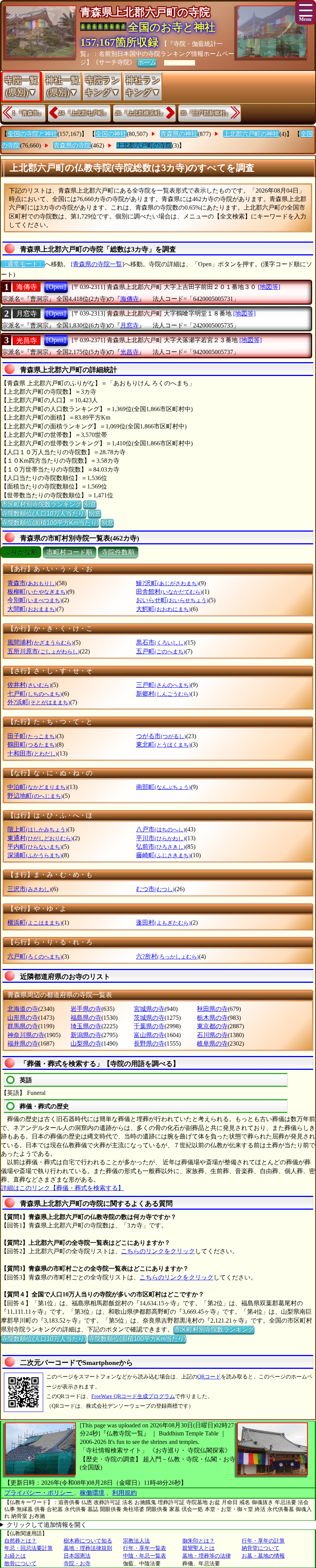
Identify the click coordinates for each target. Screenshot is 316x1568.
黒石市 (160, 642)
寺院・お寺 (77, 1563)
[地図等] (269, 287)
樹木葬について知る (88, 1541)
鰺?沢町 (167, 583)
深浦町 (34, 855)
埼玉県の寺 (86, 1026)
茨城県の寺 (149, 1017)
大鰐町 (163, 609)
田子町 (32, 736)
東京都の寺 (212, 1026)
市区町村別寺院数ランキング (41, 504)
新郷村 (163, 693)
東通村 (40, 838)
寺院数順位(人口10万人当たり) (43, 513)
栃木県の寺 (212, 1017)
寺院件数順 (118, 552)
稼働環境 (92, 1492)
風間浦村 (40, 642)
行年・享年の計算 (263, 1541)
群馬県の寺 (22, 1026)
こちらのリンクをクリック (158, 1251)
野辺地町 (35, 795)
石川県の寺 (212, 1035)
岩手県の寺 (86, 1009)
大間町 (32, 609)
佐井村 (29, 685)
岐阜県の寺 (212, 1043)
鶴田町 (32, 744)
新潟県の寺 (86, 1035)
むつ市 (155, 889)
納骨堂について (260, 1548)
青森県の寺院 (72, 145)
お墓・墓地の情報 (263, 1556)
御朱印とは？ (198, 1541)
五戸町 (160, 651)
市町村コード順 (69, 552)
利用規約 (124, 1492)
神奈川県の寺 (25, 1035)
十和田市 (32, 753)
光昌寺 (26, 340)
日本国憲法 (77, 1556)
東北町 (163, 744)
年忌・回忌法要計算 (28, 1548)
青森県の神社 (178, 134)
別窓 (90, 504)
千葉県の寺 (149, 1026)
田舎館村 (169, 591)
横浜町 (34, 922)
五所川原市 (43, 651)
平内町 (34, 846)
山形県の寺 (22, 1017)
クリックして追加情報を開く (47, 1524)
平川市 (160, 838)
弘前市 (160, 846)
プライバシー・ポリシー (39, 1492)
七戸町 (34, 693)
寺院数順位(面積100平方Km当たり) (50, 522)
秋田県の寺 (212, 1009)
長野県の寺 (149, 1043)
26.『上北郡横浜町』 (140, 113)
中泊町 (37, 787)
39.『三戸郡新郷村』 (205, 113)
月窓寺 (26, 313)
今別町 (34, 600)
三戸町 (163, 685)
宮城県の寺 (149, 1009)
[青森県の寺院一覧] (97, 264)
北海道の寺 (22, 1009)
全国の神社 (111, 134)
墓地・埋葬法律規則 (88, 1548)
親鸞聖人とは (198, 1548)
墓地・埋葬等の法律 (206, 1556)
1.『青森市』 (28, 113)
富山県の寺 (149, 1035)
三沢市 (29, 889)
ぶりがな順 (21, 552)
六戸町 (34, 956)
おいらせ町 (172, 600)
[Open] (56, 286)
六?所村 (167, 956)
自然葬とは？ (20, 1541)
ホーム (147, 62)
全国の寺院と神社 (32, 134)
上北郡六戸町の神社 (251, 134)
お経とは (15, 1556)
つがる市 (161, 736)
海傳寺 (26, 287)
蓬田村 (163, 922)
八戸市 (160, 829)
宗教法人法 (136, 1541)
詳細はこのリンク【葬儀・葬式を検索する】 (62, 1188)
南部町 (163, 787)
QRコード (209, 1377)
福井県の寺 (22, 1043)
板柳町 (37, 591)
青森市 (32, 583)
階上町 (37, 829)
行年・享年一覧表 (144, 1548)
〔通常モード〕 (22, 264)
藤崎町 (163, 855)
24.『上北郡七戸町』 (84, 113)
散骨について (20, 1563)
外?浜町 (38, 702)
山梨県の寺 (86, 1043)
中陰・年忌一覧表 (144, 1556)
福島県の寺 (86, 1017)
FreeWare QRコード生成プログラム (133, 1396)
